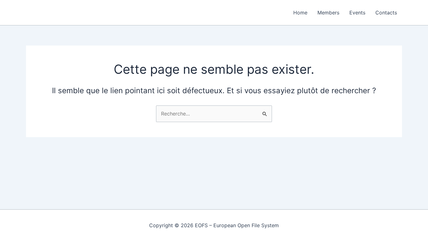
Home (300, 12)
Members (328, 12)
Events (357, 12)
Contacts (386, 12)
